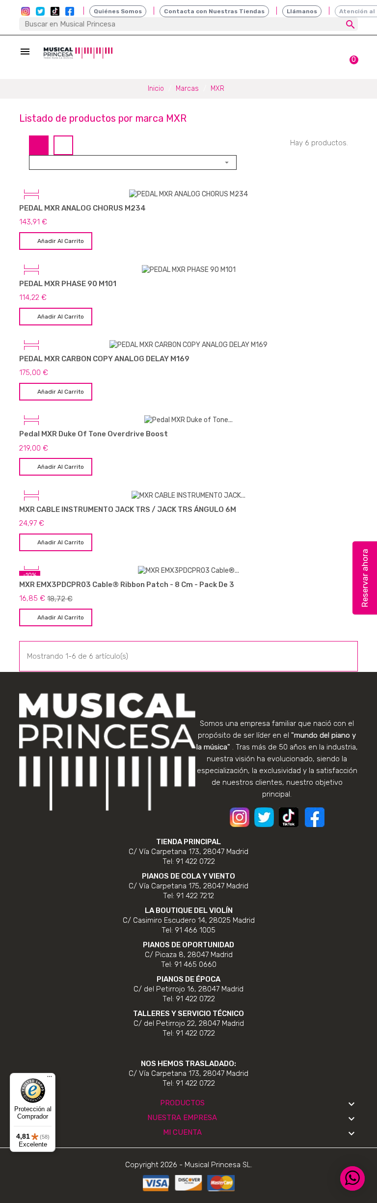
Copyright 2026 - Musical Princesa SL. (188, 1164)
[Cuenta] (331, 55)
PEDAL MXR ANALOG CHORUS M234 (82, 208)
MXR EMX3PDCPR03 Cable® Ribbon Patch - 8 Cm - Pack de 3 (126, 584)
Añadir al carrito (60, 241)
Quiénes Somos (118, 11)
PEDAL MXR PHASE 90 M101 (67, 283)
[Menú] (49, 1079)
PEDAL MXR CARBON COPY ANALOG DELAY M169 (104, 358)
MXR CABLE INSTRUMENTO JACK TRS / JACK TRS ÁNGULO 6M (127, 509)
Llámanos (302, 11)
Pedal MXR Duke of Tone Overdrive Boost (93, 433)
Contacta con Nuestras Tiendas (214, 11)
